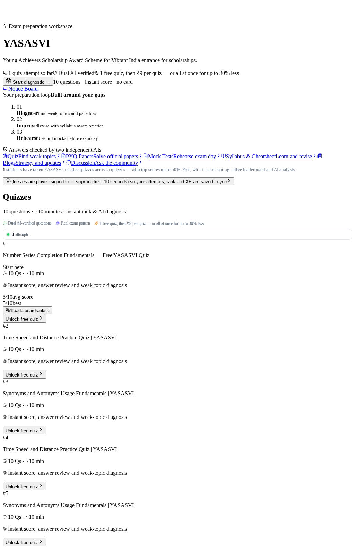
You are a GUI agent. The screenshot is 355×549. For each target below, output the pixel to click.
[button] (177, 281)
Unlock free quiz (22, 319)
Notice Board (22, 89)
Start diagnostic (30, 82)
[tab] (32, 156)
